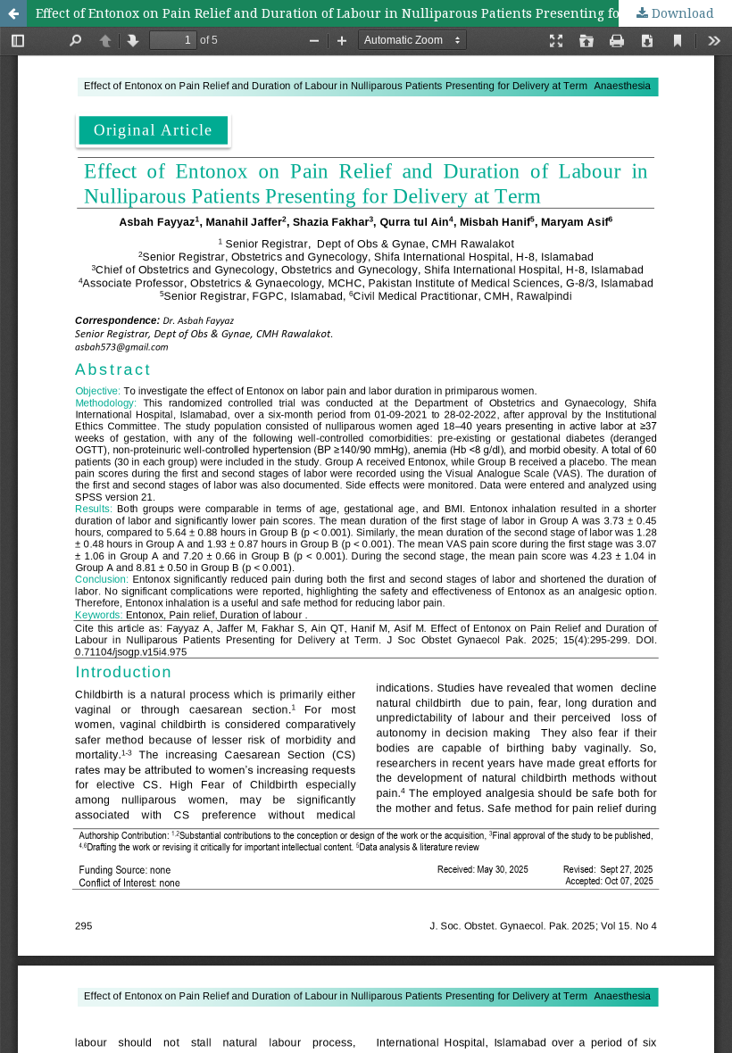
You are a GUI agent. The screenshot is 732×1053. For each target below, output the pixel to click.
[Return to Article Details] (13, 13)
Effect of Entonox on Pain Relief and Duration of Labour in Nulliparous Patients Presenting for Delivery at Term (384, 12)
